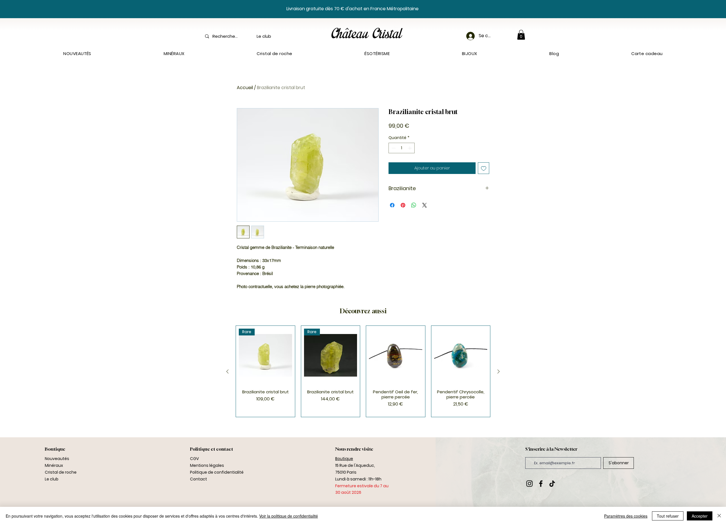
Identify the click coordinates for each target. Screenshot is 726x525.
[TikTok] (552, 483)
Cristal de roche (61, 472)
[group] (363, 371)
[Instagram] (529, 483)
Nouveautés (57, 458)
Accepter (700, 516)
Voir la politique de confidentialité (288, 516)
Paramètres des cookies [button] (625, 516)
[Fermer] (719, 515)
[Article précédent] (227, 371)
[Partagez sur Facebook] (392, 205)
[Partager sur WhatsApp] (413, 205)
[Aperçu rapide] (395, 355)
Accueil (245, 87)
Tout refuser (668, 516)
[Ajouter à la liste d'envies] (483, 168)
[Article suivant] (498, 371)
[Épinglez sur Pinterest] (403, 205)
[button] (521, 35)
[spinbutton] (401, 148)
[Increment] (410, 148)
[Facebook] (541, 483)
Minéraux (54, 465)
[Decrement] (392, 148)
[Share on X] (424, 205)
